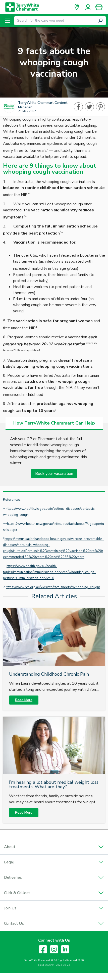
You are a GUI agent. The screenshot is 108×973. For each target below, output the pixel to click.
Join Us (10, 908)
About (9, 847)
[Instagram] (54, 949)
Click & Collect (17, 893)
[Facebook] (43, 949)
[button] (99, 7)
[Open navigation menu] (7, 20)
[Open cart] (99, 7)
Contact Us (14, 923)
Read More (23, 700)
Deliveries (13, 877)
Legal (9, 862)
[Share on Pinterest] (100, 106)
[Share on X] (89, 106)
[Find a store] (77, 7)
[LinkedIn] (65, 949)
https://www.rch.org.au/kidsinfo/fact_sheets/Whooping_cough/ (53, 587)
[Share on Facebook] (78, 106)
